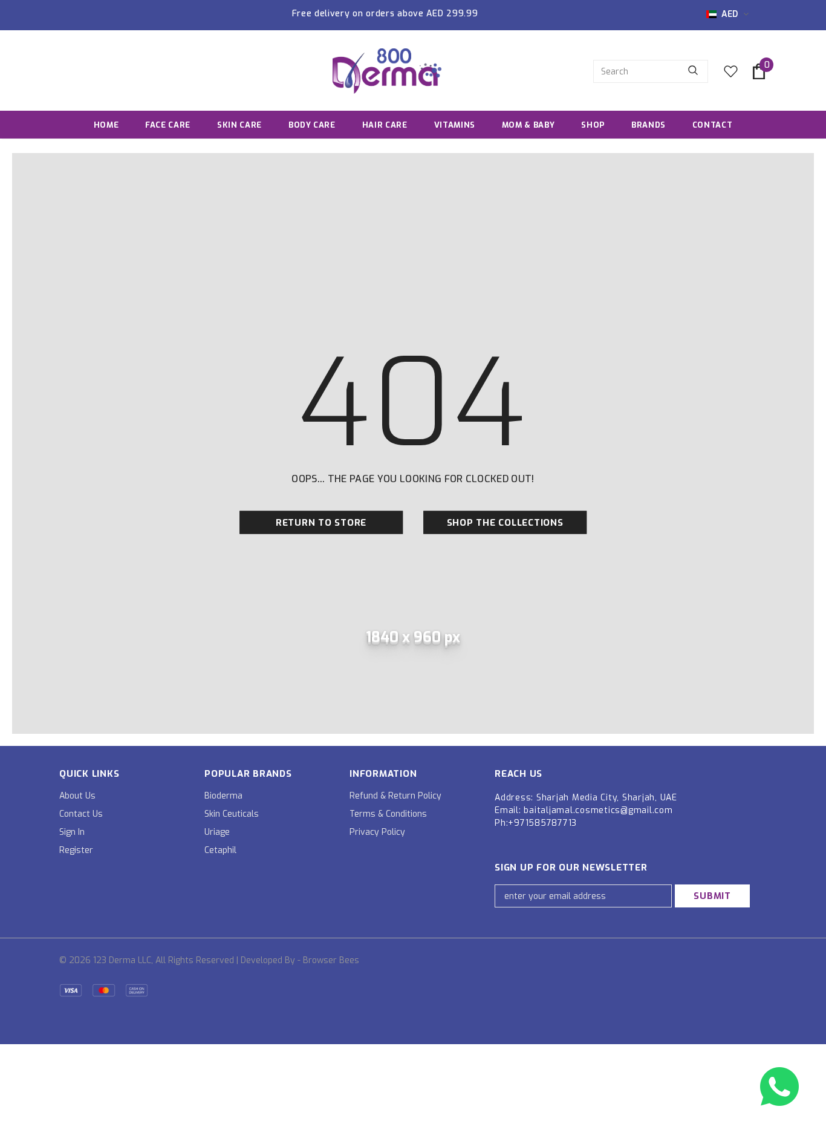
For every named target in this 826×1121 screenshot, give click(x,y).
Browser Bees (331, 960)
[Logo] (387, 71)
